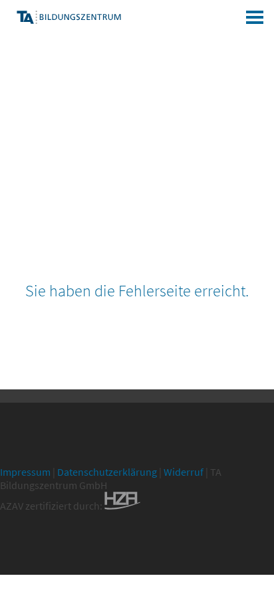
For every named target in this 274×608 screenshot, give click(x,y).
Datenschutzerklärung (107, 471)
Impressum (25, 471)
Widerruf (184, 471)
